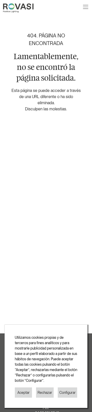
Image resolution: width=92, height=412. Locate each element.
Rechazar (45, 392)
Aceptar (23, 392)
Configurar (67, 392)
